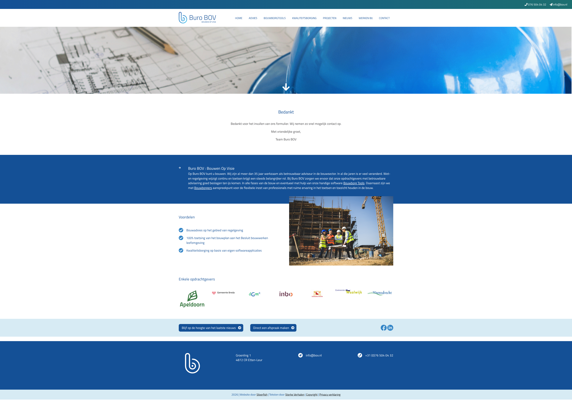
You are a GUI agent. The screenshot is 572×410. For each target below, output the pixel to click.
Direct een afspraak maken (271, 327)
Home (238, 18)
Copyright (312, 394)
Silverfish (262, 394)
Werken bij (366, 18)
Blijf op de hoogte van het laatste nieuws (209, 327)
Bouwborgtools (275, 18)
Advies (253, 18)
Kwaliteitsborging (304, 18)
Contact (384, 18)
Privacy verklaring (330, 394)
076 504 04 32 (536, 4)
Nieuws (347, 18)
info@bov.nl (559, 4)
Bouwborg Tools (354, 183)
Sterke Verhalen (294, 394)
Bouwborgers (203, 187)
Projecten (329, 18)
